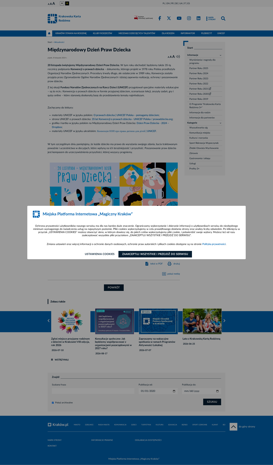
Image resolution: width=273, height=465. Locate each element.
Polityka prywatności (214, 244)
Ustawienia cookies (100, 254)
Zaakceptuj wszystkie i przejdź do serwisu (155, 254)
